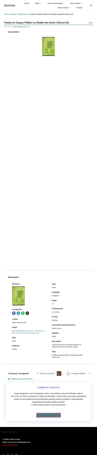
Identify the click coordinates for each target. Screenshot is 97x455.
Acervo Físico (75, 3)
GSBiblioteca (22, 14)
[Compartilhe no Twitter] (18, 313)
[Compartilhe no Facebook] (14, 313)
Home (27, 3)
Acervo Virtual (63, 8)
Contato (79, 8)
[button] (91, 5)
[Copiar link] (27, 313)
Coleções (12, 14)
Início (6, 14)
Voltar (90, 23)
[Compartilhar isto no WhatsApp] (23, 313)
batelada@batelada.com (22, 27)
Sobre (37, 3)
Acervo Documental (55, 3)
